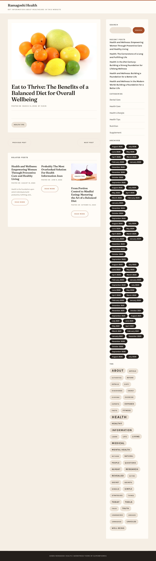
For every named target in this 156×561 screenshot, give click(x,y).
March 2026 (131, 157)
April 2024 (116, 234)
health (119, 417)
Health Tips (19, 124)
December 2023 (118, 244)
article (132, 371)
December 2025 (118, 167)
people (115, 463)
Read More (20, 202)
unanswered (117, 515)
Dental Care (115, 99)
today (116, 502)
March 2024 (131, 234)
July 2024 (132, 224)
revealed (118, 475)
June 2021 (129, 321)
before (130, 378)
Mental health (121, 450)
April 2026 (116, 157)
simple (128, 489)
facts (114, 410)
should (115, 489)
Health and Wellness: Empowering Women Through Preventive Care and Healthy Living (24, 173)
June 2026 (116, 152)
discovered (117, 391)
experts (115, 404)
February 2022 (118, 300)
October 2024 (117, 213)
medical (118, 443)
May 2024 (130, 229)
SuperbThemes (100, 556)
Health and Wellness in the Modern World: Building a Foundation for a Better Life (127, 84)
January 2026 (135, 162)
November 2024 (118, 208)
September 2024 (119, 218)
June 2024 (116, 229)
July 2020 (132, 357)
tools (128, 502)
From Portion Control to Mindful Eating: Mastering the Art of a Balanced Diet (83, 194)
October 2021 (135, 311)
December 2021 (118, 305)
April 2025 (130, 193)
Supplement (115, 132)
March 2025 (117, 198)
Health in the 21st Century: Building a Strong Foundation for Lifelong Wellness (126, 65)
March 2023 (131, 275)
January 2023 (135, 280)
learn (114, 437)
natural (129, 456)
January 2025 (117, 203)
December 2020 (135, 336)
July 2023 (132, 265)
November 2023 (118, 249)
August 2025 (117, 188)
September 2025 (119, 182)
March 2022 (131, 295)
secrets (128, 482)
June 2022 (116, 290)
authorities (117, 378)
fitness (127, 410)
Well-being (118, 528)
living (136, 436)
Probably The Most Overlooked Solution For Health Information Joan (53, 171)
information (122, 430)
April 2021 (130, 326)
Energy (131, 391)
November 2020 (118, 341)
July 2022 (135, 285)
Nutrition (114, 126)
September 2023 (119, 259)
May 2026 (130, 152)
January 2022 (135, 300)
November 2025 (118, 172)
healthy (117, 423)
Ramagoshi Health (22, 5)
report (116, 469)
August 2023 (117, 265)
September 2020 (119, 352)
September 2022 (119, 285)
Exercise (129, 397)
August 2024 (117, 224)
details (115, 384)
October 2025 (117, 177)
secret (115, 482)
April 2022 (116, 295)
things (131, 495)
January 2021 (117, 336)
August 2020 (117, 357)
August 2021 (136, 316)
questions (130, 463)
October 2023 (117, 254)
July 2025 (132, 188)
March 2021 (116, 331)
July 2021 (115, 321)
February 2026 (118, 162)
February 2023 (118, 280)
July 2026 (132, 147)
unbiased (132, 515)
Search (114, 25)
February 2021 (133, 331)
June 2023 (116, 270)
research (132, 469)
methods (115, 456)
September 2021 (118, 316)
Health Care (115, 106)
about (118, 370)
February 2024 (118, 239)
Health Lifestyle (117, 113)
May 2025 (116, 193)
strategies (117, 495)
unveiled (131, 522)
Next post (89, 142)
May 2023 (130, 270)
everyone (115, 397)
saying (132, 476)
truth (125, 508)
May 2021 (116, 326)
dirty (126, 384)
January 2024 (135, 239)
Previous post (19, 142)
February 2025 (134, 198)
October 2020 (117, 346)
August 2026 (117, 147)
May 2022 (130, 290)
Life (125, 437)
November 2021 (118, 311)
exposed (129, 404)
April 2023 (116, 275)
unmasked (116, 522)
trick (114, 508)
